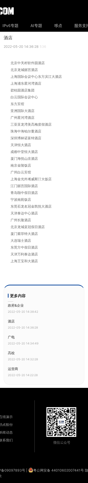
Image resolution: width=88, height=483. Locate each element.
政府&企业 (16, 305)
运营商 (13, 369)
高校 (11, 353)
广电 (11, 337)
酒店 (11, 321)
